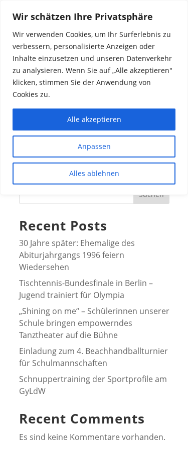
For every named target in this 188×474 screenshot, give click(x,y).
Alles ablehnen (94, 173)
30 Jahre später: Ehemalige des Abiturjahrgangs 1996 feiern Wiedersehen (77, 255)
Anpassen (94, 146)
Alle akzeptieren (94, 119)
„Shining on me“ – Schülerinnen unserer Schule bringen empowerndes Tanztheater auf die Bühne (94, 323)
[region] (94, 97)
